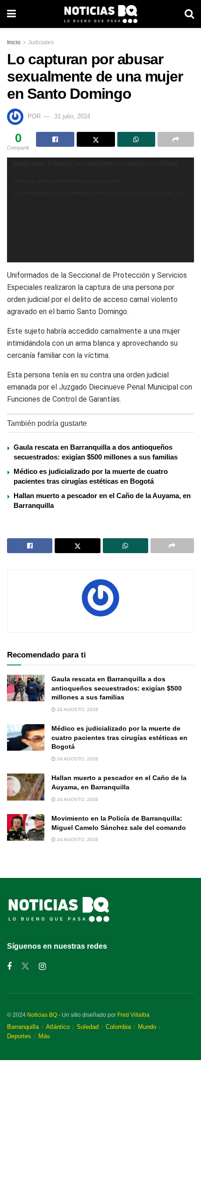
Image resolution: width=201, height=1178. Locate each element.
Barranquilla (23, 1026)
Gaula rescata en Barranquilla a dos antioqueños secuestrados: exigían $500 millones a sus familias (116, 688)
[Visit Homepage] (100, 14)
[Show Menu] (11, 14)
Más (44, 1036)
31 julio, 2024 (72, 116)
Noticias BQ (42, 1015)
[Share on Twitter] (96, 139)
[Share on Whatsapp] (136, 139)
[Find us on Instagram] (42, 966)
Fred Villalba (133, 1015)
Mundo (147, 1026)
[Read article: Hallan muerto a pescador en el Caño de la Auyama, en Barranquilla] (25, 787)
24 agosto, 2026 (77, 709)
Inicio (14, 42)
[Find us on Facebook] (9, 966)
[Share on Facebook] (55, 139)
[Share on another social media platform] (176, 139)
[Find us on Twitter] (25, 966)
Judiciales (41, 42)
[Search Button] (189, 14)
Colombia (118, 1026)
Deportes (19, 1036)
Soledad (88, 1026)
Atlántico (58, 1026)
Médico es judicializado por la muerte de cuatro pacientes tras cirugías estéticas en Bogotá (119, 737)
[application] (100, 210)
